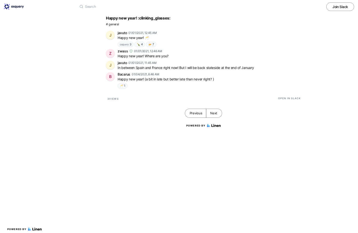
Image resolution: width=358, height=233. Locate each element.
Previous (196, 113)
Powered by (17, 229)
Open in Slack (289, 98)
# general (112, 24)
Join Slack (340, 7)
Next (213, 113)
